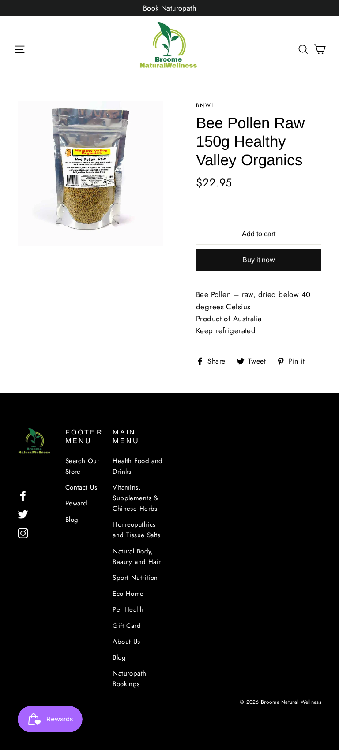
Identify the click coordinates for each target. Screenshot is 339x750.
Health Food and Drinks (137, 466)
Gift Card (127, 626)
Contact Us (81, 487)
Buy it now (258, 260)
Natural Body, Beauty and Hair (137, 556)
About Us (126, 641)
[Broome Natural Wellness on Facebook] (23, 495)
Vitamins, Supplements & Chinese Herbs (135, 498)
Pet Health (128, 609)
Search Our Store (82, 466)
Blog (72, 519)
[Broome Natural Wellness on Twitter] (23, 514)
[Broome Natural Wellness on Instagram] (23, 532)
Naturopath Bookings (129, 678)
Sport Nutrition (135, 578)
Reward (76, 503)
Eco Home (128, 593)
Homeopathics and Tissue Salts (136, 530)
